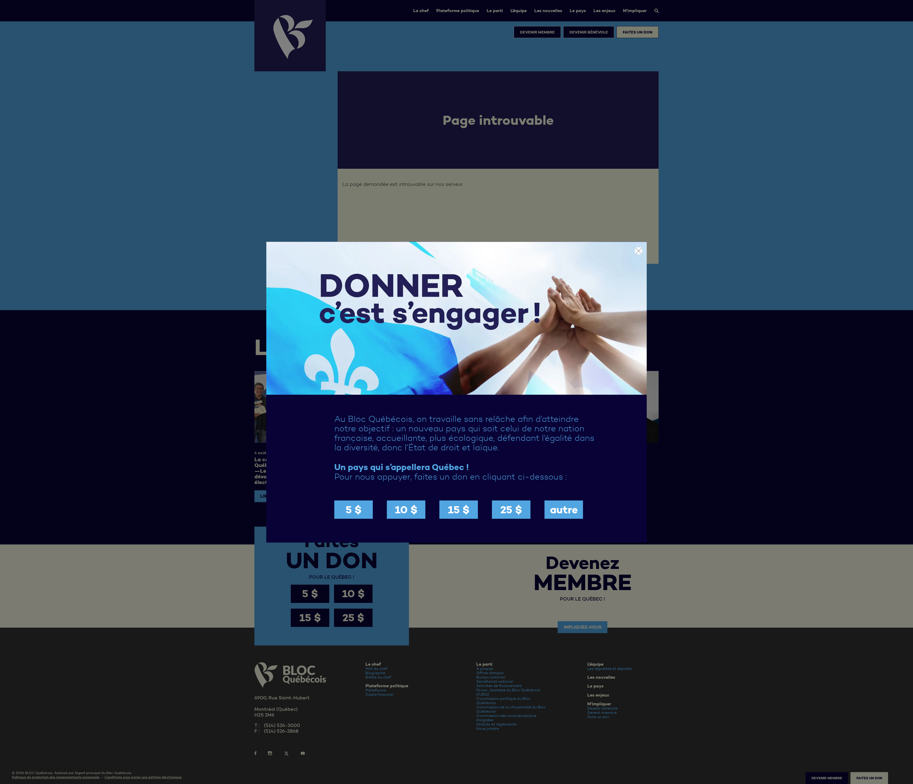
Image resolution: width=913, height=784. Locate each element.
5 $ (353, 509)
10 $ (406, 509)
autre (564, 509)
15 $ (459, 509)
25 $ (511, 509)
